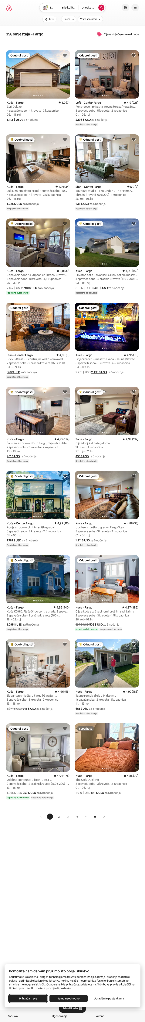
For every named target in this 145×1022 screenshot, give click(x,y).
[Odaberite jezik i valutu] (125, 7)
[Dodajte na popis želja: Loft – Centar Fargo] (134, 55)
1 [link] (49, 816)
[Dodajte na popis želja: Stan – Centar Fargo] (134, 139)
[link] (41, 817)
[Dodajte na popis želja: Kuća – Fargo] (65, 55)
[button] (14, 119)
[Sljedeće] (104, 817)
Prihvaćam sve (28, 998)
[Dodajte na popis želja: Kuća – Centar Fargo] (65, 476)
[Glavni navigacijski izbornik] (135, 7)
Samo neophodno (68, 998)
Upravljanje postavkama (109, 998)
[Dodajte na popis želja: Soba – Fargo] (134, 392)
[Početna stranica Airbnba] (9, 7)
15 (95, 816)
